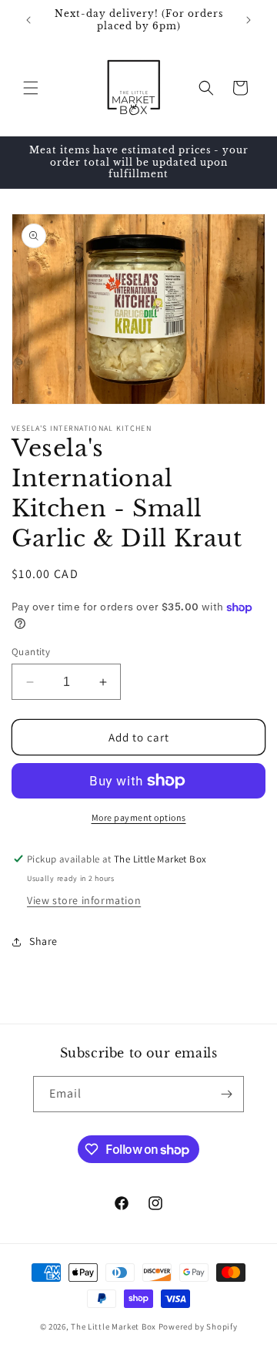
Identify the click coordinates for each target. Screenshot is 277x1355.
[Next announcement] (248, 20)
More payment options (139, 817)
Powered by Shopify (198, 1326)
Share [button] (43, 941)
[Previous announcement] (28, 20)
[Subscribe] (226, 1094)
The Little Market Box (113, 1326)
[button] (31, 88)
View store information (84, 900)
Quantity (31, 651)
